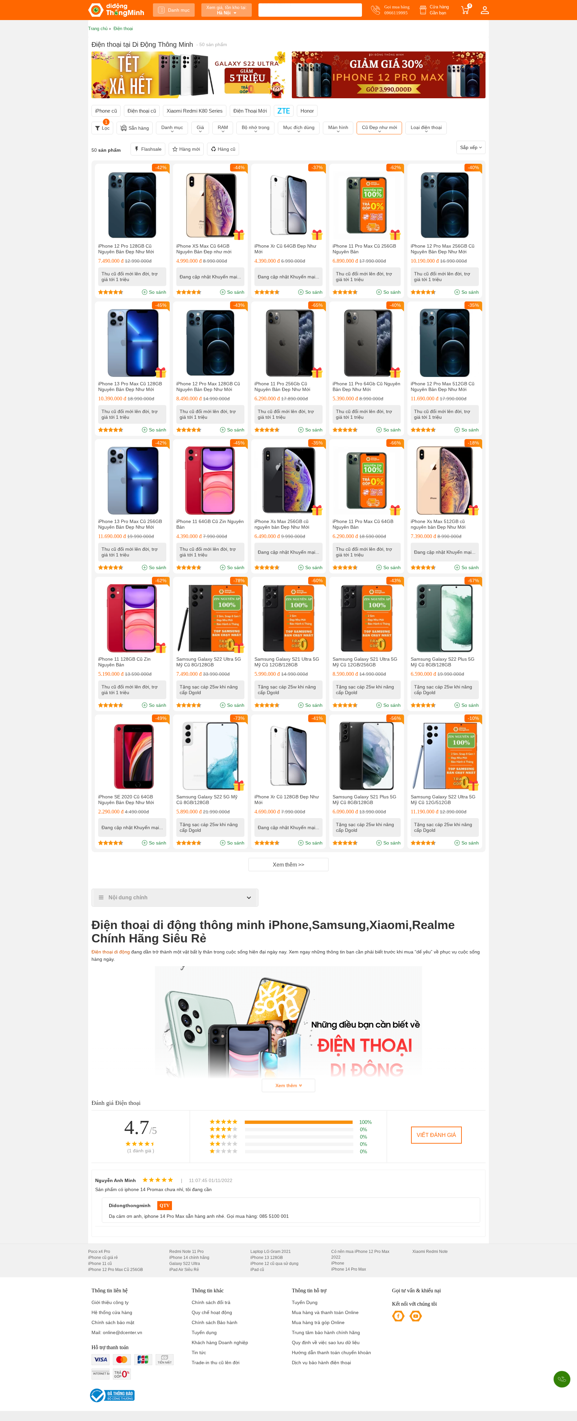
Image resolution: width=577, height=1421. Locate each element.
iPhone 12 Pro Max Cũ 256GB (115, 1269)
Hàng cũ (226, 149)
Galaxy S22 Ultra (184, 1263)
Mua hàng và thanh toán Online (325, 1312)
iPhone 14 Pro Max (348, 1269)
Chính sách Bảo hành (214, 1322)
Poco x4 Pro (99, 1251)
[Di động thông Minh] (116, 10)
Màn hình (338, 127)
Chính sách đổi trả (211, 1302)
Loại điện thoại (426, 127)
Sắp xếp (469, 147)
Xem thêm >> (288, 865)
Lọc (106, 126)
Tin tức (199, 1352)
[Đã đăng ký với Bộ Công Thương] (111, 1395)
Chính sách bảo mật (112, 1322)
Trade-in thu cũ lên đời (215, 1362)
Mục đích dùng (299, 127)
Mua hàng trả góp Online (318, 1322)
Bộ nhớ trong (255, 127)
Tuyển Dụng (305, 1302)
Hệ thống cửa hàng (111, 1312)
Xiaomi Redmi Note (430, 1251)
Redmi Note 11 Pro (186, 1251)
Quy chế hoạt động (212, 1312)
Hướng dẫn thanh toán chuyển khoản (331, 1352)
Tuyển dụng (204, 1332)
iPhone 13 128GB (266, 1257)
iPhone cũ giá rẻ (103, 1257)
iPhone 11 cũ (100, 1263)
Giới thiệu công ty (110, 1302)
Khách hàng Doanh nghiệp (220, 1342)
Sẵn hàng (139, 128)
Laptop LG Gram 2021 (270, 1251)
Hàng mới (189, 149)
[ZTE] (284, 111)
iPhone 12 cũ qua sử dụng (274, 1263)
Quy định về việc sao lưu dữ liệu (326, 1342)
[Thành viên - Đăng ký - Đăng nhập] (485, 10)
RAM (223, 127)
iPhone (337, 1263)
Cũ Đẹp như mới (379, 127)
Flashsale (151, 149)
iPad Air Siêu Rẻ (184, 1269)
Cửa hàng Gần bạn (439, 9)
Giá (200, 127)
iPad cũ (257, 1269)
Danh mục (179, 10)
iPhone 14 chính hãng (189, 1257)
